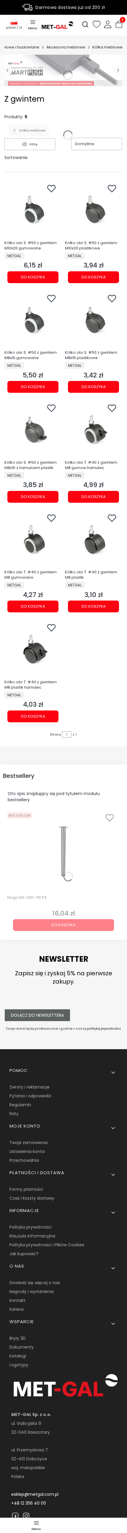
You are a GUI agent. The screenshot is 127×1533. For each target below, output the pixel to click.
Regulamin (20, 1105)
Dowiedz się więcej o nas (34, 1283)
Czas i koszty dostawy (31, 1198)
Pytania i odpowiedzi (30, 1096)
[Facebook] (15, 1516)
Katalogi (17, 1356)
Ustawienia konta (27, 1151)
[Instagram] (26, 1516)
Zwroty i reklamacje (29, 1087)
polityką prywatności (104, 1028)
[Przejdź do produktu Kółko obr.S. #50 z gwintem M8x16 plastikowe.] (93, 319)
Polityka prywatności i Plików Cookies (46, 1245)
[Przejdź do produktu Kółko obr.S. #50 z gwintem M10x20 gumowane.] (32, 209)
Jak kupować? (23, 1254)
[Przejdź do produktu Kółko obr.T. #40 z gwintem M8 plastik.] (93, 538)
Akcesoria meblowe (65, 47)
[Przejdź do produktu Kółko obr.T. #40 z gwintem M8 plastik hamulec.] (32, 648)
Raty (14, 1114)
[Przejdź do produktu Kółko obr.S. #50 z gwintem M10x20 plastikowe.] (93, 209)
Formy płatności (26, 1189)
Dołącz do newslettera (37, 1015)
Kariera (16, 1309)
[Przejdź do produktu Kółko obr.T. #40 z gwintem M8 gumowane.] (32, 538)
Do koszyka (33, 277)
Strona (55, 734)
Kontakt (17, 1300)
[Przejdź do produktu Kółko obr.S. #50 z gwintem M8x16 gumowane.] (32, 319)
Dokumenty (21, 1347)
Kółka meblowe (107, 47)
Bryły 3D (17, 1338)
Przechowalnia (24, 1160)
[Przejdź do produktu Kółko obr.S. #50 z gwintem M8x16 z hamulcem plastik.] (32, 429)
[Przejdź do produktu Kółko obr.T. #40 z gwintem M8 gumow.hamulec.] (93, 429)
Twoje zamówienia (28, 1143)
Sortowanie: (16, 157)
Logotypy (18, 1365)
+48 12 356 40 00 (28, 1503)
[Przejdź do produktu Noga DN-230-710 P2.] (63, 851)
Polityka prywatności (30, 1227)
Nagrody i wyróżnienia (31, 1291)
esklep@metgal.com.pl (34, 1494)
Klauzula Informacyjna (32, 1236)
